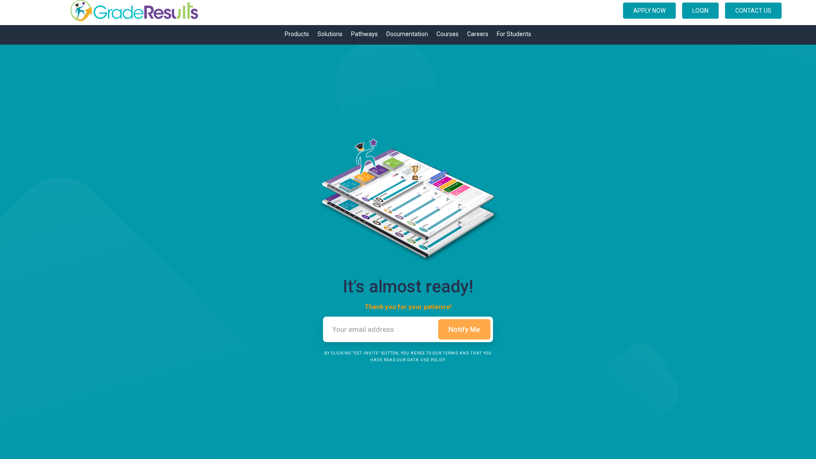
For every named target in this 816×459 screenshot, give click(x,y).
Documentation (407, 34)
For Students (514, 34)
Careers (477, 34)
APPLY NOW (649, 10)
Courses (447, 34)
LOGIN (700, 10)
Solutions (330, 34)
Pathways (364, 34)
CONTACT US (753, 10)
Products (297, 34)
